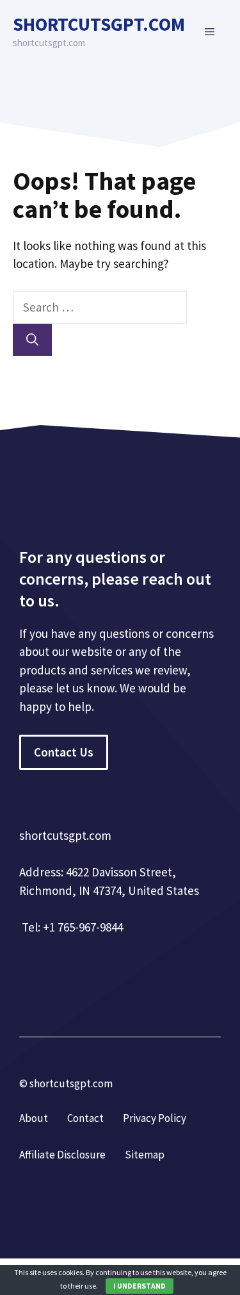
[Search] (32, 340)
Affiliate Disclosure (62, 1155)
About (33, 1118)
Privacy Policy (154, 1118)
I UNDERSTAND (139, 1286)
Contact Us (63, 752)
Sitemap (144, 1155)
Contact (85, 1118)
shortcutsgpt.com (99, 24)
